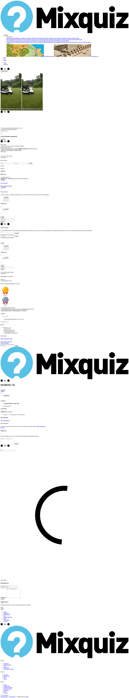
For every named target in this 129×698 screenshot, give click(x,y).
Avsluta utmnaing (5, 343)
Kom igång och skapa (9, 669)
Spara (16, 236)
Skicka (2, 598)
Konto (5, 691)
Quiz (5, 666)
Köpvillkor (6, 690)
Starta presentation (41, 426)
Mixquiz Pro (6, 676)
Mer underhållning (5, 420)
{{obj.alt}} (3, 139)
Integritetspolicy (4, 696)
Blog (5, 677)
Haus (27, 696)
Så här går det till (8, 688)
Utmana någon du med (6, 310)
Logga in (6, 692)
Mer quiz (3, 427)
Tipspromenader (7, 665)
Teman (5, 678)
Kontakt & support (8, 687)
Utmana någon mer (16, 310)
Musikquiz (6, 663)
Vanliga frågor (7, 686)
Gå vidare (3, 187)
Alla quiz (6, 674)
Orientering (6, 667)
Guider (5, 684)
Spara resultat (10, 150)
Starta (2, 243)
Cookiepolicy (12, 696)
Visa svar (3, 150)
